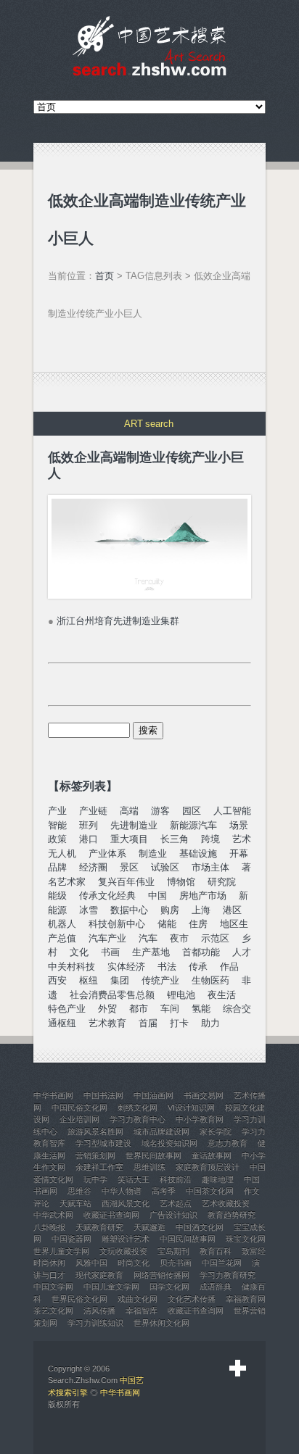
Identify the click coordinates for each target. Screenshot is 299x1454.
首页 (104, 275)
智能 (57, 825)
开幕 (238, 853)
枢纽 (88, 980)
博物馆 (181, 881)
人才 (241, 952)
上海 (201, 910)
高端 (129, 810)
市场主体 (210, 867)
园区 (191, 810)
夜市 (179, 938)
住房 (198, 923)
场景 (238, 825)
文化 (79, 952)
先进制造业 (133, 825)
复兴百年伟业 (126, 881)
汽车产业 (107, 938)
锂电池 (181, 994)
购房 (169, 910)
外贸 (107, 1008)
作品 (229, 966)
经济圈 (93, 867)
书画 (110, 952)
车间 (169, 1008)
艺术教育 (107, 1023)
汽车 (148, 938)
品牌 (57, 867)
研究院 (222, 881)
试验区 (165, 867)
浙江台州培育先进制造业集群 (118, 620)
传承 (198, 966)
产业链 (93, 810)
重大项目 (129, 839)
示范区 (215, 938)
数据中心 (129, 910)
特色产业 (67, 1008)
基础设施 (198, 853)
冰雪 (88, 910)
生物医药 (210, 980)
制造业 (153, 853)
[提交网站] (238, 1368)
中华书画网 (120, 1392)
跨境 (210, 839)
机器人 (62, 923)
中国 (157, 895)
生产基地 (151, 952)
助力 (210, 1023)
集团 (119, 980)
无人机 (62, 853)
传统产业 (160, 980)
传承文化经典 (107, 895)
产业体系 (107, 853)
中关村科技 (71, 966)
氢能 (201, 1008)
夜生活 (222, 994)
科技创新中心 (117, 923)
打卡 (179, 1023)
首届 (148, 1023)
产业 (57, 810)
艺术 (241, 839)
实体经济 (126, 966)
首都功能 (201, 952)
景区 (129, 867)
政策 (57, 839)
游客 (160, 810)
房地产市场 (202, 895)
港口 (88, 839)
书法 (166, 966)
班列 (88, 825)
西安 (57, 980)
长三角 (174, 839)
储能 (166, 923)
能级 (57, 895)
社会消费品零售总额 (112, 994)
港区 (232, 910)
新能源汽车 (193, 825)
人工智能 (232, 810)
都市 (138, 1008)
